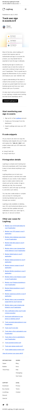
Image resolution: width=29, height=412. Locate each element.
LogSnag (18, 118)
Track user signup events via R (14, 346)
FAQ (17, 369)
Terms (17, 389)
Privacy (18, 386)
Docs (17, 366)
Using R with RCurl (9, 153)
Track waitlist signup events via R (14, 349)
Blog (17, 363)
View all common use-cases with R (12, 353)
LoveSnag (5, 392)
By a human (5, 389)
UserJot (4, 398)
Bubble (4, 366)
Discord (4, 395)
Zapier (4, 363)
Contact (18, 392)
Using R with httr (9, 151)
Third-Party (5, 369)
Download (5, 386)
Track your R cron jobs (11, 328)
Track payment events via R (13, 342)
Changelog (19, 373)
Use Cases (19, 376)
